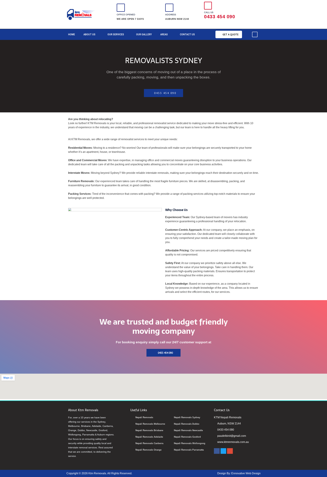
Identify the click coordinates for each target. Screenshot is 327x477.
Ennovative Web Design (246, 473)
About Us (89, 34)
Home (71, 34)
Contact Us (187, 34)
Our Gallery (144, 34)
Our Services (115, 34)
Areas (164, 34)
